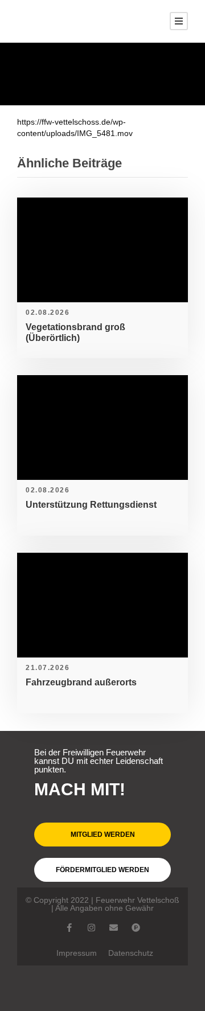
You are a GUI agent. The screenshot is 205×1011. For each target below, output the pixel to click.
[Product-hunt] (136, 927)
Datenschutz (130, 952)
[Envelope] (113, 927)
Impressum (76, 952)
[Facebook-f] (69, 927)
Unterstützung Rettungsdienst (91, 504)
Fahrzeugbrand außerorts (81, 682)
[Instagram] (91, 927)
